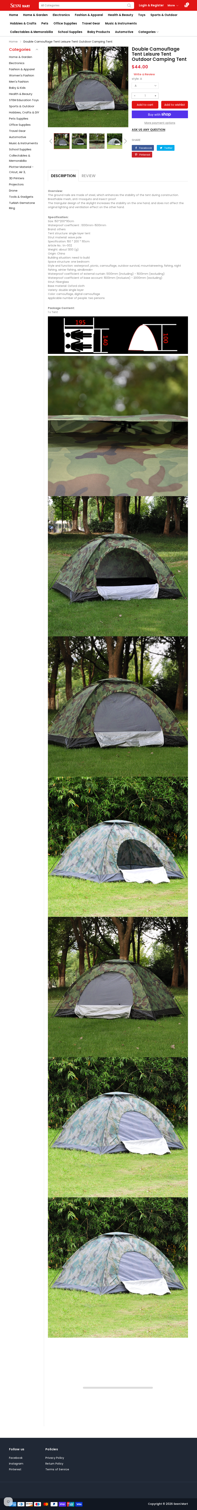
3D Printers (16, 178)
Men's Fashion (19, 82)
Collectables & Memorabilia (31, 32)
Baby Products (98, 32)
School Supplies (70, 32)
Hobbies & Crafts (23, 23)
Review (89, 175)
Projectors (16, 184)
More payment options (159, 123)
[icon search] (129, 5)
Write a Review (144, 74)
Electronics (61, 15)
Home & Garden (35, 15)
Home (13, 15)
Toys (141, 15)
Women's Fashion (21, 75)
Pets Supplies (18, 118)
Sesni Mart (181, 1504)
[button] (51, 141)
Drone (13, 190)
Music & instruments (121, 23)
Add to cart (145, 105)
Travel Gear (91, 23)
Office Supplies (65, 23)
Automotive (124, 32)
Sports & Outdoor (163, 15)
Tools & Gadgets (21, 197)
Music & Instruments (23, 143)
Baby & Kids (17, 88)
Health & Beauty (120, 15)
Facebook (16, 1458)
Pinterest (15, 1469)
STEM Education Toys (24, 100)
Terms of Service (57, 1469)
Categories (147, 32)
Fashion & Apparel (89, 15)
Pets (44, 23)
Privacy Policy (54, 1458)
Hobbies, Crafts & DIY (24, 112)
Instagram (16, 1464)
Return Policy (54, 1464)
